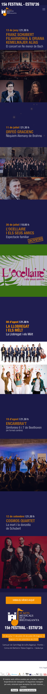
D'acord (14, 690)
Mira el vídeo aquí (23, 600)
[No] (44, 685)
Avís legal (43, 667)
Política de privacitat (27, 690)
